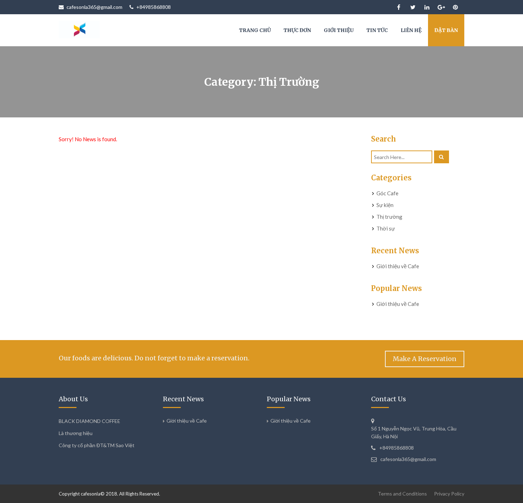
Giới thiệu (339, 30)
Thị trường (389, 216)
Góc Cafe (387, 193)
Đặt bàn (446, 30)
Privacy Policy (449, 494)
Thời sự (385, 228)
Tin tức (377, 30)
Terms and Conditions (402, 494)
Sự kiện (384, 205)
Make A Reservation (424, 359)
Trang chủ (255, 30)
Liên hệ (411, 30)
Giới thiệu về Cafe (397, 266)
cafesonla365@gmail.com (94, 7)
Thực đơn (297, 30)
